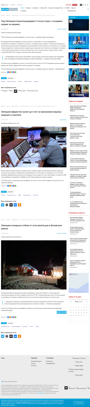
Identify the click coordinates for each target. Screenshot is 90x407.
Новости (8, 15)
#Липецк (3, 81)
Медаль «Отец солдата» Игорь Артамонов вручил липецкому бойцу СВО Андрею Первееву (78, 152)
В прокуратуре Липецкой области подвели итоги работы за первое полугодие (78, 144)
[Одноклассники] (10, 72)
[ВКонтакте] (8, 72)
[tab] (4, 78)
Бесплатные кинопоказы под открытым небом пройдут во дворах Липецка (78, 168)
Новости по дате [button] (75, 297)
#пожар (37, 326)
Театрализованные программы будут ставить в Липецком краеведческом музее (78, 195)
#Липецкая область (11, 81)
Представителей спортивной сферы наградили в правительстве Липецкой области (78, 108)
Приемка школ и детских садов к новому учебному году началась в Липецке (78, 117)
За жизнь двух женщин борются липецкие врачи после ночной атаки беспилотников (77, 230)
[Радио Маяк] (78, 366)
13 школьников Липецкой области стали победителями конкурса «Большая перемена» (78, 160)
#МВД (19, 195)
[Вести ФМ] (78, 375)
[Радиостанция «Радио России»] (79, 370)
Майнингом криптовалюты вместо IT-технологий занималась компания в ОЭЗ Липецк (78, 126)
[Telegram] (12, 72)
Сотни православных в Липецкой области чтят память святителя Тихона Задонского (77, 252)
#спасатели (24, 326)
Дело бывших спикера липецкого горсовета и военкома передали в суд (77, 219)
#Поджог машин (27, 81)
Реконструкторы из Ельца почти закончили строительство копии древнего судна (77, 135)
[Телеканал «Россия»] (79, 358)
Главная (3, 15)
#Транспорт (35, 195)
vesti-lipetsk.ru (41, 393)
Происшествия (15, 15)
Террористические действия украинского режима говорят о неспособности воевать (78, 176)
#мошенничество (27, 195)
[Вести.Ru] (78, 362)
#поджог (20, 81)
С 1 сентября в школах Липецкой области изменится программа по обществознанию (78, 204)
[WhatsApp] (15, 72)
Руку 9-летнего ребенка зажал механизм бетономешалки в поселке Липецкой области (78, 240)
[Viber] (13, 72)
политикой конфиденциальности (23, 402)
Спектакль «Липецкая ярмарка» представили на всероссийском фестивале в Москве (78, 185)
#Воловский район (16, 326)
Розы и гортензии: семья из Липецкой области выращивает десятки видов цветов (78, 263)
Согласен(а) (78, 402)
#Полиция (36, 81)
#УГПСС (31, 326)
